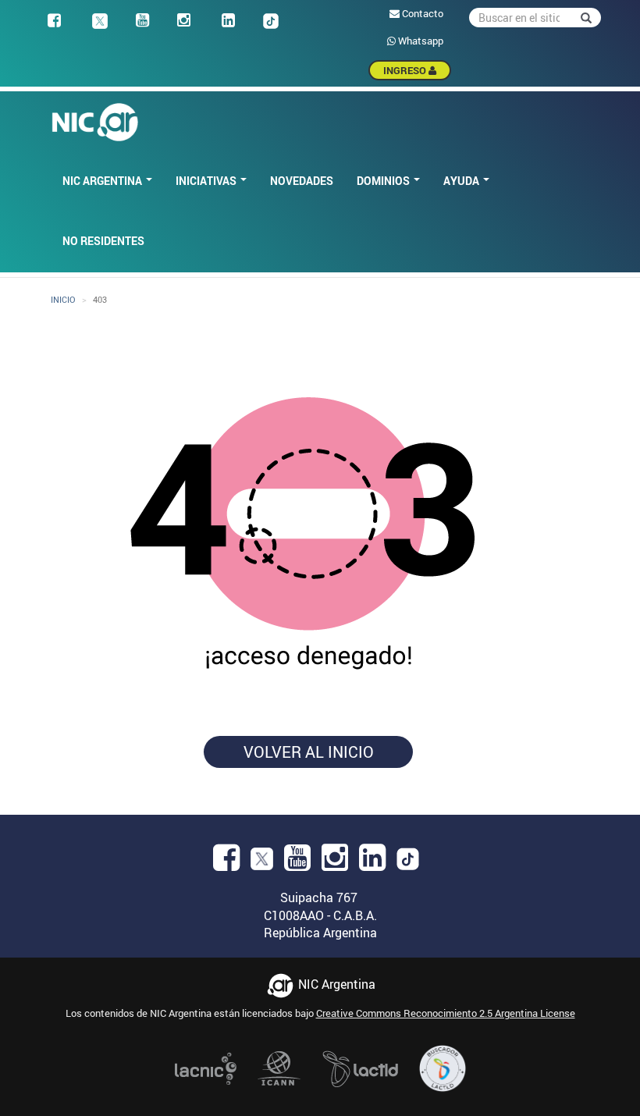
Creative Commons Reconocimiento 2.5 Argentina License (445, 1013)
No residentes (103, 240)
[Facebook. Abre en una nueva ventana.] (226, 862)
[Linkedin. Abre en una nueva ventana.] (372, 862)
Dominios (384, 180)
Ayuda (462, 180)
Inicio (63, 299)
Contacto (421, 13)
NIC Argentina (103, 180)
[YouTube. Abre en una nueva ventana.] (297, 862)
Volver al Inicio (309, 751)
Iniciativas (207, 180)
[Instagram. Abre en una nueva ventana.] (335, 862)
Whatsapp (419, 41)
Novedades (301, 180)
